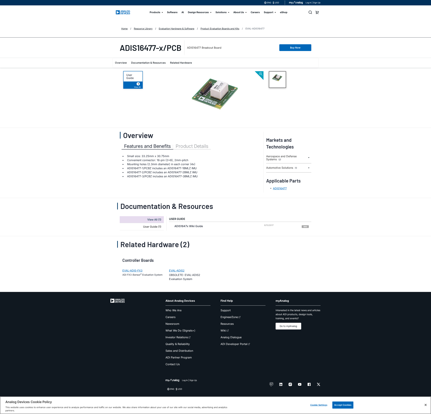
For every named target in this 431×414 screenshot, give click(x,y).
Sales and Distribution (179, 350)
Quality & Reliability (177, 344)
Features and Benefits (147, 146)
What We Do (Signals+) (180, 330)
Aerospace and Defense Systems (281, 158)
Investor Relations (176, 337)
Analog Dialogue (231, 337)
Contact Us (172, 364)
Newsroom (172, 323)
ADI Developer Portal (234, 344)
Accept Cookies (342, 405)
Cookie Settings (318, 405)
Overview (121, 62)
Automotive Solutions (281, 167)
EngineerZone (229, 317)
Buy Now (295, 47)
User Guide (130, 76)
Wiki (223, 330)
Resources (227, 323)
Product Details (192, 146)
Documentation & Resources (148, 62)
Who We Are (173, 310)
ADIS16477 (280, 188)
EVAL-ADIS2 (177, 270)
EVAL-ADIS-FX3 (132, 270)
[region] (215, 405)
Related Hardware (181, 62)
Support (226, 310)
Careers (170, 317)
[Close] (425, 405)
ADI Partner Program (178, 357)
